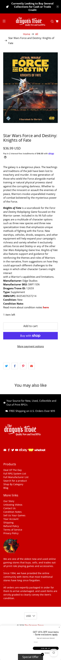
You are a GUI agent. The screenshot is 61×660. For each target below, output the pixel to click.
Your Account (10, 519)
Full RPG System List (14, 473)
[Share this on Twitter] (6, 366)
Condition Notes (12, 511)
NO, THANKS (45, 653)
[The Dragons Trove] (30, 21)
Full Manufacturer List (15, 477)
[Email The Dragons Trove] (4, 450)
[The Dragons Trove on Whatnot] (36, 450)
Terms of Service (12, 529)
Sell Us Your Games (14, 515)
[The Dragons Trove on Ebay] (23, 453)
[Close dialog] (59, 627)
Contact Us (9, 508)
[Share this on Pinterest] (23, 366)
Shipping (8, 522)
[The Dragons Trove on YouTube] (16, 450)
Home (26, 34)
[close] (57, 6)
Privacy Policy (10, 533)
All (36, 34)
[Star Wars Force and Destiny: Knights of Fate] (30, 87)
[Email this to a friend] (31, 366)
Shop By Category (13, 484)
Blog (5, 487)
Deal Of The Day (12, 470)
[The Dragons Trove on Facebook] (8, 450)
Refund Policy (11, 526)
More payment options (30, 346)
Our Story (8, 501)
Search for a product (15, 480)
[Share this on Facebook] (15, 366)
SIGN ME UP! (45, 648)
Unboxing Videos (12, 504)
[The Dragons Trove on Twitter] (12, 450)
